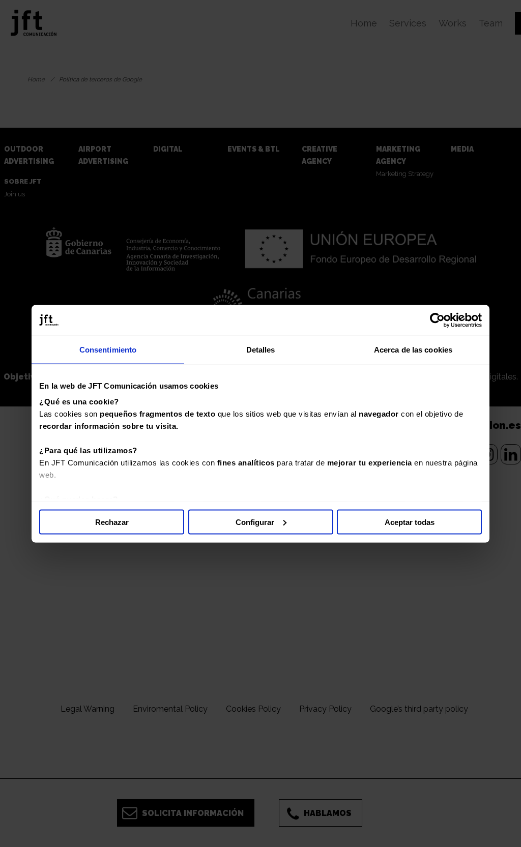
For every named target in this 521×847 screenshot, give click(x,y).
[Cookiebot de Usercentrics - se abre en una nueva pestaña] (437, 320)
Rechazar (112, 521)
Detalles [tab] (260, 349)
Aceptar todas (410, 521)
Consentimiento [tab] (107, 349)
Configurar (255, 521)
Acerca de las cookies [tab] (413, 349)
